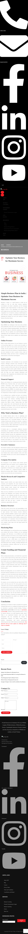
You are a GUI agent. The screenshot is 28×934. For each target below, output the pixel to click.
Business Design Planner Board (10, 230)
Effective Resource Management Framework (9, 679)
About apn (4, 198)
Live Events (5, 216)
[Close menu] (2, 195)
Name (2, 690)
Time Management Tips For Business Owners (9, 677)
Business (9, 244)
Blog (5, 223)
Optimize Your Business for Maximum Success (10, 672)
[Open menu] (2, 192)
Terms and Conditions (8, 889)
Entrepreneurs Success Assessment (11, 228)
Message (3, 709)
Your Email (5, 919)
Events (5, 909)
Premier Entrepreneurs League (10, 212)
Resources (6, 220)
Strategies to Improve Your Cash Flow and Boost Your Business (13, 681)
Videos (5, 224)
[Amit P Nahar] (5, 736)
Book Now (4, 234)
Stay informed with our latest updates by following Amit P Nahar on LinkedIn (14, 623)
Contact (5, 885)
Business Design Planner (9, 226)
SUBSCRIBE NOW (21, 921)
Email (2, 694)
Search (2, 659)
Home (2, 244)
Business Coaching (5, 203)
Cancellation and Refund (9, 892)
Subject (3, 697)
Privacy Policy (7, 887)
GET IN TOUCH (6, 712)
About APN (6, 880)
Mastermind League (6, 208)
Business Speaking (7, 906)
